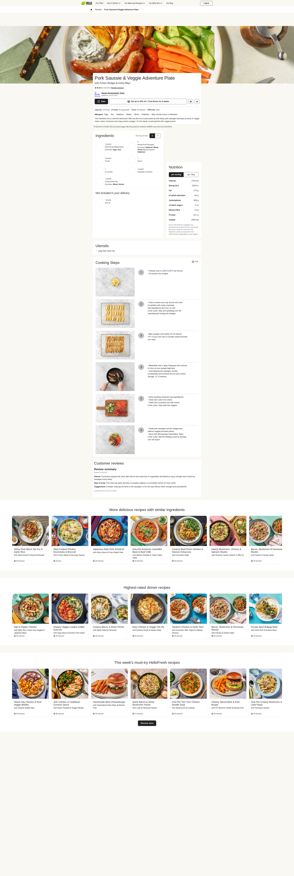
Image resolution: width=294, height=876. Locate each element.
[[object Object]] (190, 101)
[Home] (91, 9)
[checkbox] (95, 88)
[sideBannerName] (183, 145)
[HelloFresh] (86, 3)
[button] (128, 135)
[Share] (197, 101)
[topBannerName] (147, 19)
